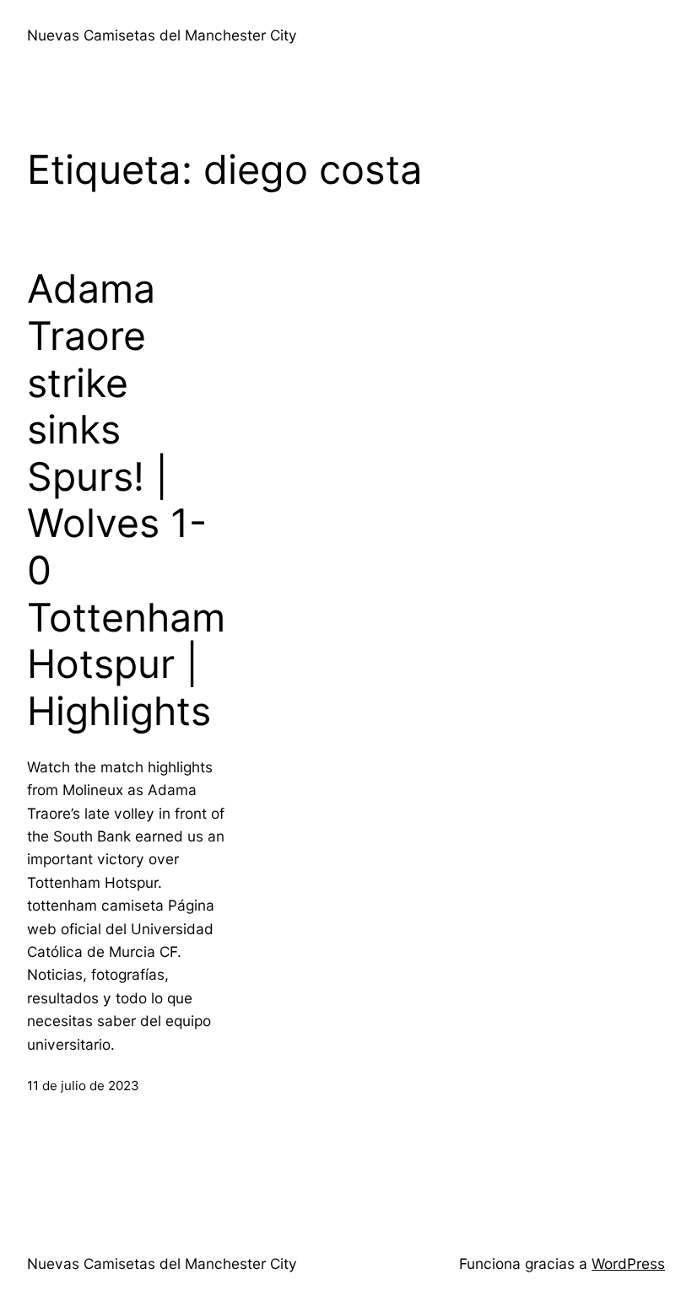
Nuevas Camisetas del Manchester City (162, 35)
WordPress (628, 1263)
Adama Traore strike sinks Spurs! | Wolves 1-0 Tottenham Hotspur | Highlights (126, 500)
